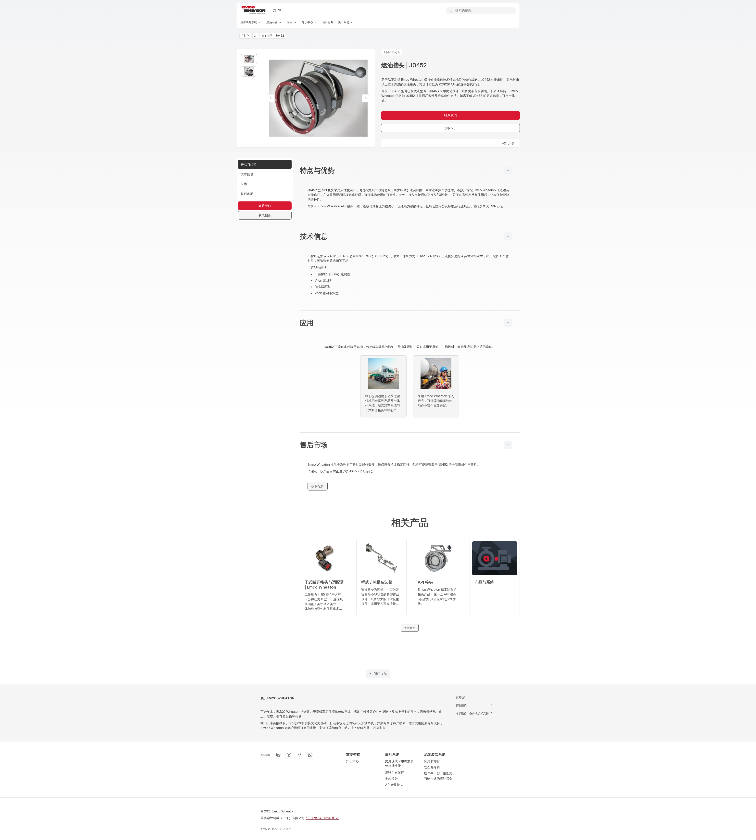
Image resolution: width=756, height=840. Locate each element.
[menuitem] (251, 22)
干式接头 (391, 778)
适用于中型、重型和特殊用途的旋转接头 (438, 776)
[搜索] (450, 10)
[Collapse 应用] (508, 323)
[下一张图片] (366, 98)
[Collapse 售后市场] (508, 445)
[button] (410, 170)
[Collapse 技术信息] (508, 236)
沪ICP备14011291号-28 (322, 818)
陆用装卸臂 (432, 761)
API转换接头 (394, 785)
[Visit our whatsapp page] (310, 754)
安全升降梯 (432, 767)
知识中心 (352, 761)
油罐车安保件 (394, 772)
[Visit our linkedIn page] (278, 754)
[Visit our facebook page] (299, 754)
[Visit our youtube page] (289, 754)
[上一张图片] (270, 98)
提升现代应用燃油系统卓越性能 (399, 763)
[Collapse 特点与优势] (508, 170)
